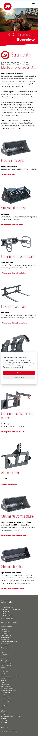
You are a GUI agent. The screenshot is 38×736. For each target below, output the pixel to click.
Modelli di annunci (5, 674)
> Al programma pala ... (8, 174)
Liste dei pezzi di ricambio (7, 694)
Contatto (4, 705)
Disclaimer (4, 712)
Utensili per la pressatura (7, 635)
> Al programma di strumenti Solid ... (13, 588)
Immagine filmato (5, 678)
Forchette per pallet (6, 637)
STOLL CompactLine (6, 615)
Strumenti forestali (6, 639)
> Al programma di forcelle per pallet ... (14, 323)
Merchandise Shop (7, 619)
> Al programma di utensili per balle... (13, 273)
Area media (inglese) (6, 665)
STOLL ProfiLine (5, 611)
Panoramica (4, 629)
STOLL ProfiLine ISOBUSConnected (10, 609)
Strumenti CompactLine (7, 645)
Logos (2, 682)
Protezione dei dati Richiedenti (9, 688)
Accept (19, 373)
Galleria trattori (5, 659)
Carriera (3, 656)
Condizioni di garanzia (6, 701)
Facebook (3, 720)
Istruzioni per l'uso (5, 686)
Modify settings (19, 377)
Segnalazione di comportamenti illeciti (11, 716)
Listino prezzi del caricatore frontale (10, 676)
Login (2, 707)
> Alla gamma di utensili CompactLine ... (14, 535)
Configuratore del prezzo (9, 622)
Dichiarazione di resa (6, 696)
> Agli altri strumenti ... (9, 484)
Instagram (4, 718)
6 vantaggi (4, 661)
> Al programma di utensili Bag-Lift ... (13, 432)
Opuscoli (3, 680)
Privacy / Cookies (5, 714)
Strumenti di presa (6, 633)
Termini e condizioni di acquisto (9, 690)
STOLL (3, 652)
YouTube (3, 722)
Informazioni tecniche (6, 699)
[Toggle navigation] (33, 4)
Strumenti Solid (5, 648)
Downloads (4, 671)
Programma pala (5, 631)
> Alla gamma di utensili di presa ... (12, 224)
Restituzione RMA (5, 692)
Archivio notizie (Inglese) (7, 663)
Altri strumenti (5, 643)
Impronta (3, 710)
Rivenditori (4, 654)
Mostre (3, 667)
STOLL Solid (4, 613)
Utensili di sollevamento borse (9, 641)
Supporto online (5, 684)
